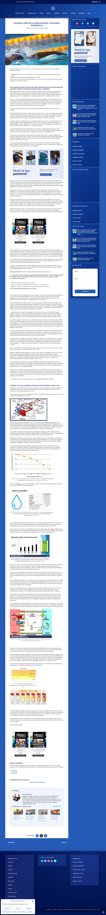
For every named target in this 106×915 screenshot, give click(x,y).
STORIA (73, 13)
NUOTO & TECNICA (77, 146)
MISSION (10, 866)
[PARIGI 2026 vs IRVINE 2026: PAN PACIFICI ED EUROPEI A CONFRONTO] (74, 129)
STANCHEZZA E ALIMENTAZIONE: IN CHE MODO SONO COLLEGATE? (42, 819)
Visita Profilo (58, 806)
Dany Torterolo (34, 28)
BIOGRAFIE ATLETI (77, 210)
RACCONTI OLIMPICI (78, 214)
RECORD (81, 13)
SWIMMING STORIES (78, 157)
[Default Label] (93, 23)
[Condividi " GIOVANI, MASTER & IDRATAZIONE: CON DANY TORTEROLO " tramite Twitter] (41, 835)
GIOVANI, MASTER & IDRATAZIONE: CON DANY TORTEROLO (30, 818)
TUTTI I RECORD (77, 218)
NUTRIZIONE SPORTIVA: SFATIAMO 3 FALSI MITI (18, 818)
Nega (18, 908)
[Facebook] (82, 23)
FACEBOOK (14, 770)
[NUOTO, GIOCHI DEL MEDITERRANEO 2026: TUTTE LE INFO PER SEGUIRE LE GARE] (74, 122)
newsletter (15, 767)
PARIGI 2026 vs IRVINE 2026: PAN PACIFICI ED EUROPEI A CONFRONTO (86, 128)
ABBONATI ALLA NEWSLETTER (37, 782)
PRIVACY (10, 885)
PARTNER (10, 877)
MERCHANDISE (12, 896)
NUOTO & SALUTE (77, 164)
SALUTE (65, 13)
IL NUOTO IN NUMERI (78, 150)
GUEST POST (11, 881)
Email (76, 278)
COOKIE (10, 888)
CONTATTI (10, 869)
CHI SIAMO (11, 862)
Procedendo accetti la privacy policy (86, 286)
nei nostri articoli (39, 79)
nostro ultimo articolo (28, 69)
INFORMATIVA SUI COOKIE (9, 912)
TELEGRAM (14, 773)
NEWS (41, 13)
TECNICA (56, 13)
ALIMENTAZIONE (43, 28)
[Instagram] (77, 23)
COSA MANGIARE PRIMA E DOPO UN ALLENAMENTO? (55, 818)
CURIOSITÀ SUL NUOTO (79, 153)
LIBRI (83, 909)
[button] (33, 901)
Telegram (34, 767)
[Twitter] (88, 23)
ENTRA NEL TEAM (12, 873)
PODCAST (78, 909)
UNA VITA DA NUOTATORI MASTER (25, 1)
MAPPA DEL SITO (12, 892)
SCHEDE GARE (76, 221)
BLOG (48, 13)
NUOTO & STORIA (77, 161)
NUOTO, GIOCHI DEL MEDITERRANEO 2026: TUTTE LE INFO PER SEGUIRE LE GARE (86, 122)
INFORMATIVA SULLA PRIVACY (24, 912)
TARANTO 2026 (19, 13)
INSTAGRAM (14, 771)
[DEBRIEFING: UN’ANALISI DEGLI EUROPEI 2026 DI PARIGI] (74, 135)
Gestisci (28, 908)
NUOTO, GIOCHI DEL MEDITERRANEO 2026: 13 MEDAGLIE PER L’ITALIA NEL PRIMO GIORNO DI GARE (86, 115)
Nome (76, 271)
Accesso (97, 909)
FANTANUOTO (32, 13)
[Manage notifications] (103, 912)
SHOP (89, 13)
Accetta (7, 908)
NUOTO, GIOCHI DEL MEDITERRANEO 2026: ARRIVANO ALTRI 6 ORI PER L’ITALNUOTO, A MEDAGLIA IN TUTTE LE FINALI (87, 107)
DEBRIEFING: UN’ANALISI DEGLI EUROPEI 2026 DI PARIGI (85, 134)
